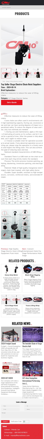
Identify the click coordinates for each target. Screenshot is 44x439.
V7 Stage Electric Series (9, 7)
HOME (3, 7)
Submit (5, 421)
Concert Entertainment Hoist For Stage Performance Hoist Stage (32, 252)
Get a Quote (12, 102)
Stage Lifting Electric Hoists (14, 81)
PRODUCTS (5, 7)
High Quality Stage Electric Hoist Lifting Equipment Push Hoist (11, 251)
